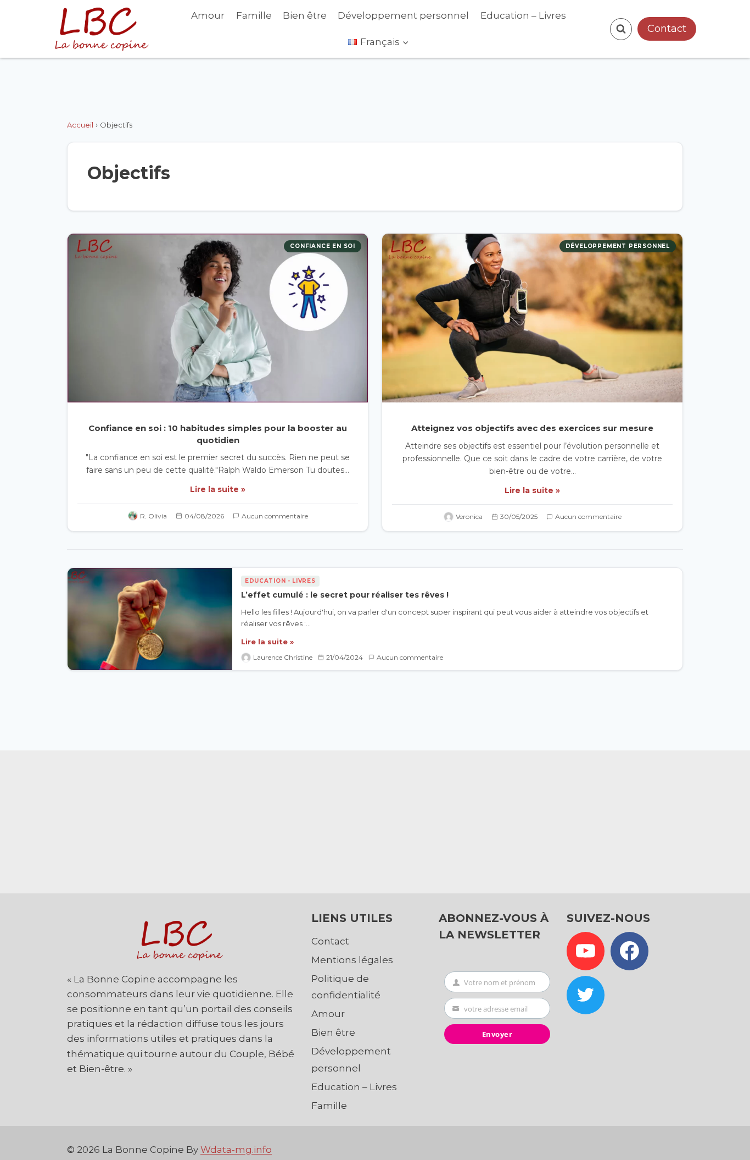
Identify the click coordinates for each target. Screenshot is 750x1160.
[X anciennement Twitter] (586, 995)
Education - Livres (280, 580)
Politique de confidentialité (345, 987)
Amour (208, 15)
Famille (254, 15)
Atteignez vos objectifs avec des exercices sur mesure (532, 428)
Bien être (305, 15)
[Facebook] (630, 951)
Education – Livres (523, 15)
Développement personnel (403, 15)
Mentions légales (352, 959)
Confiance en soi (322, 246)
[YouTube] (586, 951)
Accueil (80, 124)
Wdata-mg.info (236, 1149)
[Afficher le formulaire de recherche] (621, 29)
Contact (666, 29)
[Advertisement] (375, 819)
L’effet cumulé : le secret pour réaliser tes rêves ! (345, 595)
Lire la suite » (217, 489)
